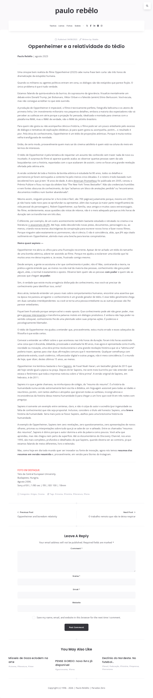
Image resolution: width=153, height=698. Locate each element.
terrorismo (108, 669)
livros (87, 494)
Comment (76, 548)
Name (76, 576)
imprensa (135, 666)
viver (32, 666)
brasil (106, 666)
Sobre (78, 25)
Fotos (69, 25)
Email (76, 589)
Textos (53, 25)
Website (76, 602)
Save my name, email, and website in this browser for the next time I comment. (79, 617)
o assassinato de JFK (39, 224)
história (68, 494)
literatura (78, 494)
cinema (59, 494)
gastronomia (62, 669)
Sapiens (68, 366)
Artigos (34, 494)
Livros (61, 25)
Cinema (41, 494)
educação (115, 666)
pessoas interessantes (34, 315)
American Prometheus (85, 180)
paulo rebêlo (76, 10)
